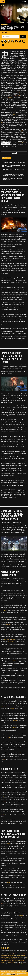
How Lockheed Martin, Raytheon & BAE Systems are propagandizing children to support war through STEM (13, 161)
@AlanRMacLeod (22, 963)
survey (8, 843)
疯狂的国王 (11, 97)
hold (2, 903)
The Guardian (8, 960)
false (9, 737)
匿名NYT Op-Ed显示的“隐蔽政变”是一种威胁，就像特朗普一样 (13, 28)
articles (12, 958)
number (2, 958)
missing (15, 720)
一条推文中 (17, 92)
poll (20, 753)
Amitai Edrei (11, 641)
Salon (13, 960)
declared (21, 915)
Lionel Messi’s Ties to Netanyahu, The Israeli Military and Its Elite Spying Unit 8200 (13, 166)
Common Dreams (22, 142)
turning (2, 874)
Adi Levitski (3, 610)
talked (9, 705)
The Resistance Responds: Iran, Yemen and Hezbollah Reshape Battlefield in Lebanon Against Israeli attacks (13, 174)
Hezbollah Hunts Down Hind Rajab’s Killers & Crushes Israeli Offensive (13, 170)
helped (8, 882)
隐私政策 (13, 974)
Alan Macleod (5, 948)
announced (3, 592)
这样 (2, 122)
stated (4, 759)
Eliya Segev (6, 639)
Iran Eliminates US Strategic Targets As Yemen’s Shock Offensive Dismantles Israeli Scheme (13, 195)
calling (2, 796)
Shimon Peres (4, 706)
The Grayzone (18, 960)
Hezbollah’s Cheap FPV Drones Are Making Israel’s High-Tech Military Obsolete (13, 179)
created (14, 660)
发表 (20, 58)
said (23, 746)
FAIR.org (3, 960)
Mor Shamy (8, 624)
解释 (22, 131)
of (5, 958)
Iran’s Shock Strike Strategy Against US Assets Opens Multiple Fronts (12, 357)
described (3, 814)
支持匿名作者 (16, 95)
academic (8, 958)
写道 (14, 114)
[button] (24, 1)
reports (14, 727)
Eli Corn (13, 639)
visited (12, 708)
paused (4, 801)
